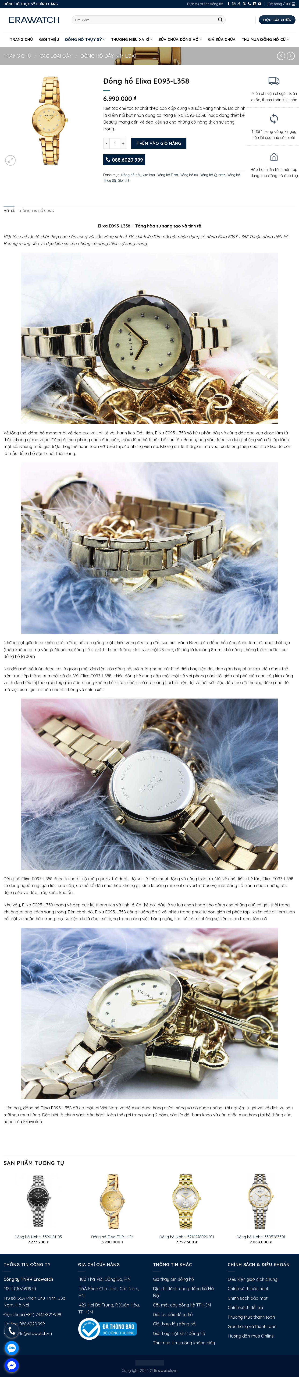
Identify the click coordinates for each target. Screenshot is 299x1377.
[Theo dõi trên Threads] (244, 4)
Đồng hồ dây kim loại (108, 56)
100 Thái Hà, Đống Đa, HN (104, 1279)
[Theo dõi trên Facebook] (228, 4)
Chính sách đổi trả (245, 1307)
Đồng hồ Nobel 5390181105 (38, 1236)
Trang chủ (17, 56)
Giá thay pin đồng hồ (173, 1279)
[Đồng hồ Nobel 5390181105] (38, 1201)
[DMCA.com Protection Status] (149, 1362)
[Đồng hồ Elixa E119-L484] (112, 1201)
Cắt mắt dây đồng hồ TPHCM (182, 1305)
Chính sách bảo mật (247, 1298)
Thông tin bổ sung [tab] (36, 211)
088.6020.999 (126, 160)
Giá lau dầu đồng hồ (173, 1314)
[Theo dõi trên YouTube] (259, 4)
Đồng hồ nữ (189, 175)
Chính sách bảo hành (248, 1288)
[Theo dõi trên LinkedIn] (254, 4)
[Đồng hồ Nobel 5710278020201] (186, 1201)
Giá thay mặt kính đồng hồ (179, 1333)
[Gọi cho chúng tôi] (249, 4)
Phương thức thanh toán (251, 1317)
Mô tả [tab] (9, 211)
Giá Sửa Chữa (222, 39)
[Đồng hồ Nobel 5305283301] (260, 1201)
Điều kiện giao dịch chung (253, 1279)
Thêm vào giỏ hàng (158, 143)
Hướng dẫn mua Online (251, 1336)
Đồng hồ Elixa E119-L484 (112, 1236)
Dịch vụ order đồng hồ (205, 4)
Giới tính (123, 180)
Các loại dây (56, 56)
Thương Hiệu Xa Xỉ (130, 39)
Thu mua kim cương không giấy (184, 1342)
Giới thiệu (49, 39)
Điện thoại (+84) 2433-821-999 (32, 1314)
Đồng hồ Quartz (212, 175)
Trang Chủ (21, 39)
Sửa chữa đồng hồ (179, 39)
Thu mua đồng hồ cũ (264, 39)
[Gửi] (220, 19)
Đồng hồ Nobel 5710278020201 (186, 1236)
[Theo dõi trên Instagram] (233, 4)
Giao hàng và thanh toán (252, 1326)
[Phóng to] (10, 160)
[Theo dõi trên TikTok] (239, 4)
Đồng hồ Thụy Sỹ (83, 39)
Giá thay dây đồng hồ (174, 1324)
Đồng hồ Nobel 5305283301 (260, 1236)
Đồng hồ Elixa (167, 175)
